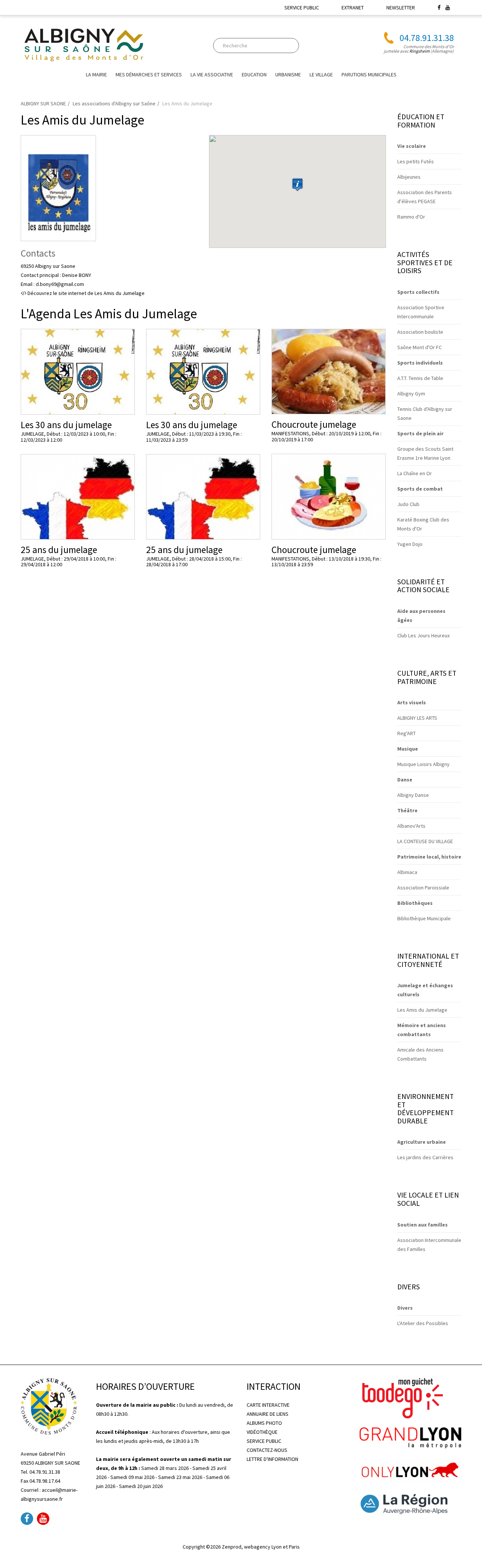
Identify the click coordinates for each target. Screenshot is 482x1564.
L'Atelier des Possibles (422, 1323)
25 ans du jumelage (59, 550)
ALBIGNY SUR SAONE (43, 103)
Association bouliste (420, 331)
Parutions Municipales (369, 74)
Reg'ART (406, 733)
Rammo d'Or (411, 216)
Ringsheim (419, 51)
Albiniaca (407, 872)
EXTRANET (353, 7)
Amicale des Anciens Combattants (420, 1054)
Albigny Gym (411, 393)
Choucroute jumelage (314, 424)
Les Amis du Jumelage (422, 1009)
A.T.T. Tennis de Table (420, 378)
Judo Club (408, 504)
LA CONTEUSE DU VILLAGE (425, 841)
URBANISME (288, 74)
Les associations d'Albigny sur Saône (114, 103)
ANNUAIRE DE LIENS (267, 1413)
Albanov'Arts (411, 825)
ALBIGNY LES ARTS (417, 717)
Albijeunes (409, 176)
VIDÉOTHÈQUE (262, 1432)
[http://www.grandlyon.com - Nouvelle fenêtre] (410, 1437)
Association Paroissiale (423, 887)
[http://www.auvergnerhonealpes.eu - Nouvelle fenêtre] (410, 1503)
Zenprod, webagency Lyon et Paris (261, 1546)
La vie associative (212, 74)
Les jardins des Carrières (425, 1157)
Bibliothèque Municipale (424, 918)
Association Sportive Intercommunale (420, 312)
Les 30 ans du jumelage (66, 425)
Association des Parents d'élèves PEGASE (424, 197)
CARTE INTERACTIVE (268, 1404)
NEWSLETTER (400, 7)
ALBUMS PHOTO (264, 1423)
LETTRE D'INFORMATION (272, 1459)
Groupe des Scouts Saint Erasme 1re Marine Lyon (425, 453)
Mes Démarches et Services (149, 74)
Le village (321, 74)
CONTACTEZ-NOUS (267, 1450)
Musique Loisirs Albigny (423, 764)
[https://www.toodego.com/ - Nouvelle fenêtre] (401, 1397)
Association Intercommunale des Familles (429, 1244)
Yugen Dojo (410, 544)
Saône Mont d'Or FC (419, 347)
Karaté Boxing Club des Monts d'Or (423, 524)
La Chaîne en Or (414, 473)
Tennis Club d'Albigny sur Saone (424, 413)
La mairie (96, 74)
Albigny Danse (413, 795)
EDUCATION (254, 74)
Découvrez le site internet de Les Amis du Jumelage (85, 293)
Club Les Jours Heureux (423, 635)
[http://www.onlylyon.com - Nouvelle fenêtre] (410, 1468)
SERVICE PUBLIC (301, 7)
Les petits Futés (415, 161)
